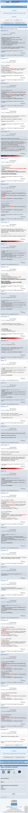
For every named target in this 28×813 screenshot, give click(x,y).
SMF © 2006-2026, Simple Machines (14, 809)
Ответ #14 (4, 386)
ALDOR (3, 566)
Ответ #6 (3, 187)
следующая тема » (20, 22)
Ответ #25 (4, 623)
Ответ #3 (3, 112)
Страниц (7, 20)
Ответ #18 (4, 474)
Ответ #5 (3, 162)
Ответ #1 (3, 62)
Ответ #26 (4, 658)
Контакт (14, 804)
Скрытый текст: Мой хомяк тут (7, 128)
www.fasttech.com (12, 534)
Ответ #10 (4, 297)
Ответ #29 (4, 733)
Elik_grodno (4, 66)
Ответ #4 (3, 135)
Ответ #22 (4, 570)
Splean (2, 243)
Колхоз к (6, 65)
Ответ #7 (3, 225)
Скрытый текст (4, 324)
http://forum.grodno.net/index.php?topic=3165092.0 (11, 257)
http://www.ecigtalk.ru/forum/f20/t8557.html (10, 414)
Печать (2, 24)
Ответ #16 (4, 429)
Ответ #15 (4, 410)
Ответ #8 (3, 247)
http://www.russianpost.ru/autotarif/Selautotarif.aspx (11, 145)
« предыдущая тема (8, 22)
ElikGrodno (3, 30)
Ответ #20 (4, 531)
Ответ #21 (4, 554)
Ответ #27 (4, 689)
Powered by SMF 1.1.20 (14, 808)
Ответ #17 (4, 448)
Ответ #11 (3, 320)
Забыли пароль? (4, 797)
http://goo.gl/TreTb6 (9, 121)
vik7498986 (3, 108)
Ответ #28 (4, 711)
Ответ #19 (4, 496)
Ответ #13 (4, 364)
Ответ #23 (4, 584)
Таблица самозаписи (6, 667)
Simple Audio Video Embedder (12, 810)
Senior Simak (4, 131)
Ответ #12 (4, 344)
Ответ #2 (3, 86)
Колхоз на (6, 165)
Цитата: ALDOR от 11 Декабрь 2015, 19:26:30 (8, 587)
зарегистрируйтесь (15, 1)
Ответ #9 (3, 270)
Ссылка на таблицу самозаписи (9, 71)
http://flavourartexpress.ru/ (12, 116)
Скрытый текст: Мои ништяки (7, 55)
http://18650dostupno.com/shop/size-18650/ (10, 348)
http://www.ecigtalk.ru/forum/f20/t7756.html (10, 415)
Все (21, 20)
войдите (7, 1)
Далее (17, 20)
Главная (4, 6)
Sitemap (19, 810)
